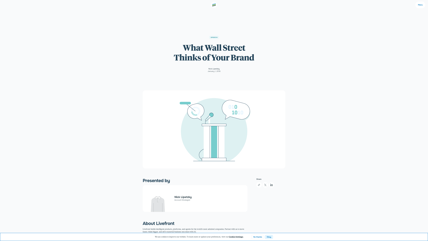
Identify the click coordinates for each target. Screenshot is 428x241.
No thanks (257, 237)
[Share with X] (265, 185)
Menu (420, 5)
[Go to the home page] (214, 5)
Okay (269, 237)
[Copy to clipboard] (259, 185)
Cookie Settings (236, 237)
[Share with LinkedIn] (271, 185)
